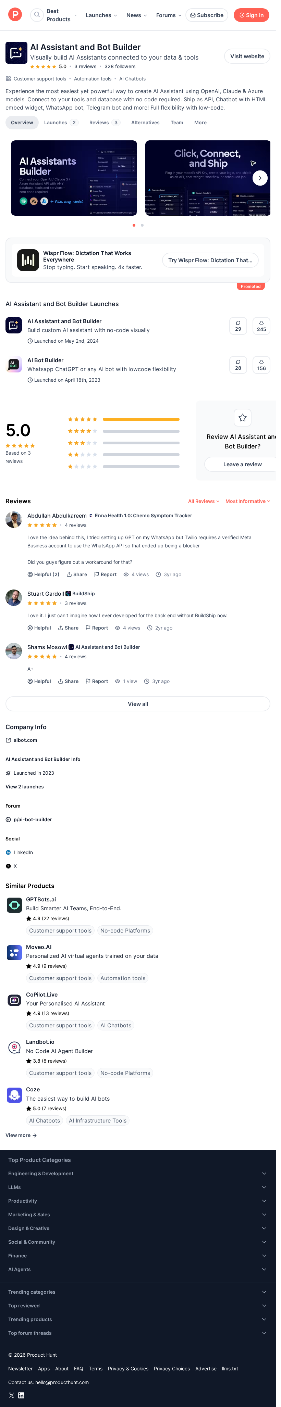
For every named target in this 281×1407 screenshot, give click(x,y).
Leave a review (242, 464)
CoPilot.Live (42, 994)
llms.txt (230, 1368)
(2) (47, 574)
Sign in (255, 15)
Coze (33, 1089)
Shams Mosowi (47, 647)
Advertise (206, 1368)
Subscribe (210, 15)
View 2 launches (24, 786)
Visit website (247, 56)
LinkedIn (23, 852)
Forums (166, 15)
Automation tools (92, 78)
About (62, 1368)
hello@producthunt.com (62, 1382)
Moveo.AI (38, 946)
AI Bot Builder (45, 360)
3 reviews (85, 66)
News (133, 15)
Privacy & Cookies (128, 1368)
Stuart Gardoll (45, 593)
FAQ (78, 1368)
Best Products (59, 15)
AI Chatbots (132, 78)
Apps (44, 1368)
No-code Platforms (125, 930)
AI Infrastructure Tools (97, 1120)
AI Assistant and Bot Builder (64, 321)
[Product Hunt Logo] (15, 15)
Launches (98, 15)
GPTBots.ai (41, 899)
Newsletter (20, 1368)
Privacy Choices (172, 1368)
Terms (95, 1368)
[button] (200, 122)
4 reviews (75, 525)
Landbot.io (40, 1041)
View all (138, 703)
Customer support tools (40, 78)
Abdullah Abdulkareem (57, 515)
